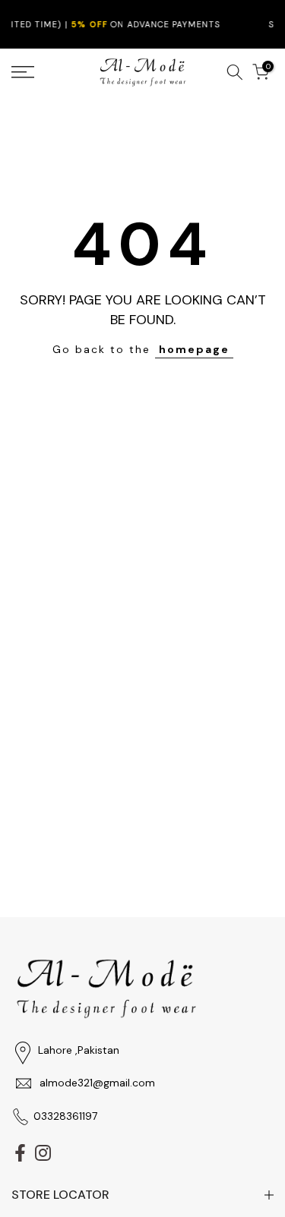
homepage (194, 349)
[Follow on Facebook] (20, 1152)
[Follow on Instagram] (43, 1152)
